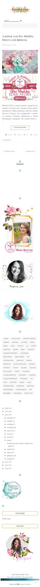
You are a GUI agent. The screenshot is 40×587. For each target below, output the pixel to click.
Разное (17, 371)
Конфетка (6, 349)
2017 (7, 411)
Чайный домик (8, 386)
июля (9, 434)
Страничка (23, 378)
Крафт (23, 349)
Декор (13, 346)
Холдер (22, 382)
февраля (10, 456)
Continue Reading (20, 127)
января (10, 459)
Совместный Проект (10, 378)
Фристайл (13, 382)
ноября (10, 421)
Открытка (6, 367)
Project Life (28, 393)
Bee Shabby (7, 393)
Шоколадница (8, 389)
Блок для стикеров (29, 338)
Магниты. (31, 349)
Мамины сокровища (10, 353)
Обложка (32, 364)
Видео (5, 346)
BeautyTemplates (25, 584)
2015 (7, 462)
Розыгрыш (25, 371)
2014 (7, 465)
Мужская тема (8, 360)
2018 (7, 408)
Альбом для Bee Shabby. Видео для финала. (18, 38)
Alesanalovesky (27, 577)
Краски (15, 349)
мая (8, 440)
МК (28, 356)
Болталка (15, 342)
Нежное (29, 360)
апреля (10, 449)
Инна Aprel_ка (8, 45)
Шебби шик (20, 386)
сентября (10, 427)
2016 (7, 415)
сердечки (32, 375)
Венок (32, 342)
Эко (30, 389)
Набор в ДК (20, 360)
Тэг (31, 378)
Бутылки (24, 342)
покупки (33, 367)
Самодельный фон (9, 375)
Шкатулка (30, 386)
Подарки (24, 367)
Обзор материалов (20, 364)
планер (15, 367)
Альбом (5, 338)
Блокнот (6, 342)
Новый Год (7, 364)
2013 (7, 468)
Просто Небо (7, 371)
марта (9, 452)
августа (10, 431)
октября (10, 424)
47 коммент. (6, 140)
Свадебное (22, 375)
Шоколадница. (21, 389)
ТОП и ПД (6, 519)
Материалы (24, 353)
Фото (5, 382)
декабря (10, 418)
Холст (29, 382)
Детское (20, 346)
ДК (27, 346)
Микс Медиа (7, 356)
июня (9, 437)
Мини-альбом (19, 356)
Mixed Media (18, 393)
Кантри (33, 346)
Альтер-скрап (15, 338)
